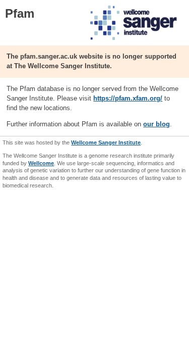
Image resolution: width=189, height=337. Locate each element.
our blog (156, 124)
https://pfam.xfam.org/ (127, 98)
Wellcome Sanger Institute (106, 142)
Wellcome (41, 163)
